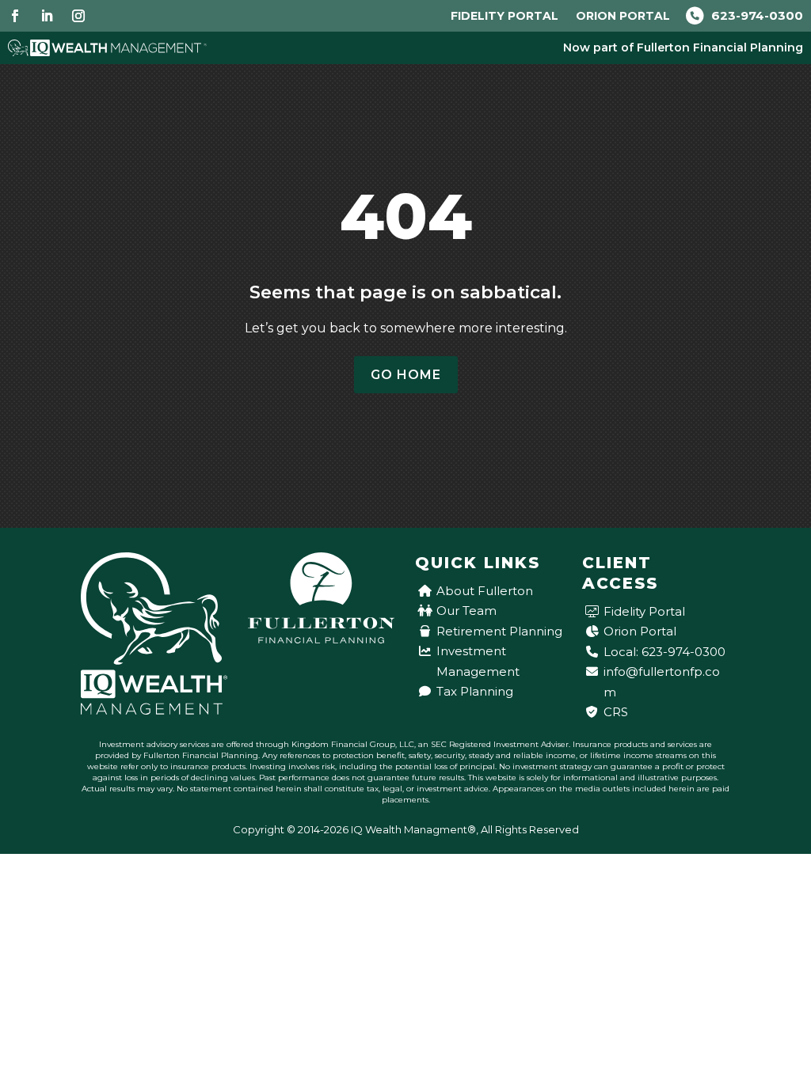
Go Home (406, 374)
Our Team (466, 610)
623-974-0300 (755, 15)
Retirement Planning (499, 631)
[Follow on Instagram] (78, 15)
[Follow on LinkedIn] (46, 15)
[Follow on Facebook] (15, 15)
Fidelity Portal (504, 16)
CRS (615, 711)
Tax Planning (474, 691)
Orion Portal (623, 16)
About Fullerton (484, 590)
